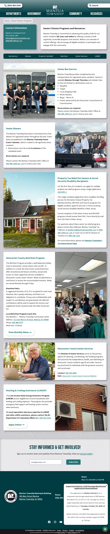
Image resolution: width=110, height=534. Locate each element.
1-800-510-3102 (44, 418)
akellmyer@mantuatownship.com (82, 230)
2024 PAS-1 (62, 192)
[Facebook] (49, 522)
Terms (59, 530)
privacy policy (86, 453)
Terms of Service (72, 532)
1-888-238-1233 (73, 235)
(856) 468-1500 (61, 497)
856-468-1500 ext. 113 (67, 114)
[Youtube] (60, 522)
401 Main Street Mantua (29, 496)
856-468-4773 (17, 322)
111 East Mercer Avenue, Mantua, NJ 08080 (31, 319)
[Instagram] (55, 522)
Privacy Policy (61, 532)
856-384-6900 (71, 373)
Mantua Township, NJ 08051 (30, 499)
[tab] (13, 14)
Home (7, 20)
